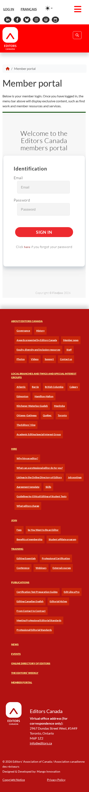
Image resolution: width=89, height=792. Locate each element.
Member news (70, 340)
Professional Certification (56, 558)
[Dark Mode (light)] (49, 8)
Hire (14, 448)
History (40, 330)
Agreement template (28, 486)
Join (14, 520)
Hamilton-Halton (44, 396)
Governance (23, 330)
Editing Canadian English (30, 601)
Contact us (66, 359)
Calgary (74, 386)
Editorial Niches (58, 601)
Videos (34, 359)
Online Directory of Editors (30, 663)
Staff (69, 349)
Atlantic (21, 386)
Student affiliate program (62, 539)
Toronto (62, 415)
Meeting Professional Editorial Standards (39, 620)
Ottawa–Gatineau (27, 415)
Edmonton (22, 396)
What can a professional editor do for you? (40, 467)
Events (16, 653)
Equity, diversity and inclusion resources (38, 349)
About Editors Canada (27, 321)
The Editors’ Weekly (24, 672)
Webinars (41, 567)
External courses (62, 567)
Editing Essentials (26, 558)
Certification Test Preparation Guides (37, 591)
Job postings (75, 477)
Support (49, 359)
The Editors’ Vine (26, 424)
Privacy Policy (56, 779)
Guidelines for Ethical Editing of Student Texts (41, 496)
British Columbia (54, 386)
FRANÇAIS (29, 9)
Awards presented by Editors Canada (37, 340)
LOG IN (8, 9)
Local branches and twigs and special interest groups (43, 375)
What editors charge (28, 505)
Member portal (21, 682)
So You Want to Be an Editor (43, 529)
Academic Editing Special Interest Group (39, 434)
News (15, 644)
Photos (21, 359)
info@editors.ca (41, 743)
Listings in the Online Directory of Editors (39, 477)
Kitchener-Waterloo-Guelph (32, 405)
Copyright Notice (13, 779)
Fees (19, 529)
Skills (48, 486)
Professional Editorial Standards (34, 629)
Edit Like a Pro (71, 591)
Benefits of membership (29, 539)
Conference (23, 567)
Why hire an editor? (27, 458)
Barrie (35, 386)
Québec (47, 415)
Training (17, 548)
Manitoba (59, 405)
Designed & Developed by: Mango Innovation (31, 771)
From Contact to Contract (31, 610)
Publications (20, 582)
